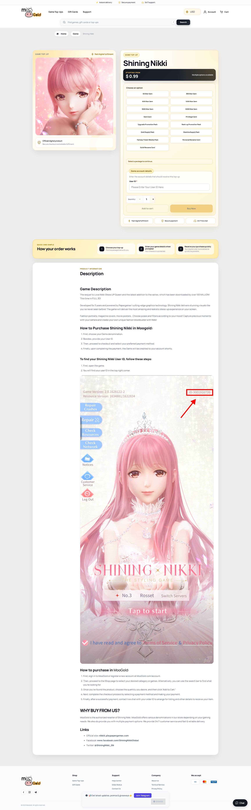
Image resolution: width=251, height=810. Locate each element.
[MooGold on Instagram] (29, 792)
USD (192, 11)
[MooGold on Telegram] (35, 792)
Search (183, 22)
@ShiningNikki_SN (104, 745)
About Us (155, 781)
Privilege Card (191, 117)
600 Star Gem (147, 101)
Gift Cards (73, 11)
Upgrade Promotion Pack (147, 124)
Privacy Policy (157, 789)
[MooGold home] (31, 12)
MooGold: (121, 670)
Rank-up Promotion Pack (191, 124)
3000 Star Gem (147, 109)
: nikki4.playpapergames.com (113, 735)
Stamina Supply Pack (191, 132)
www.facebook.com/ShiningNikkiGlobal (118, 740)
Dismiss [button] (159, 801)
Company (156, 775)
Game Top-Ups (56, 11)
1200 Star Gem (191, 101)
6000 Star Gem (191, 109)
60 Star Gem (147, 94)
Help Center (116, 781)
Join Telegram (142, 795)
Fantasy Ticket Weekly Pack (147, 140)
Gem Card (147, 117)
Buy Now (191, 208)
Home (63, 33)
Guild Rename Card (147, 147)
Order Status (117, 785)
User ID (133, 181)
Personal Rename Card (191, 140)
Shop (74, 775)
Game (75, 33)
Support (87, 11)
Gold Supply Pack (147, 132)
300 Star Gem (191, 94)
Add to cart (147, 208)
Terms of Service (158, 785)
